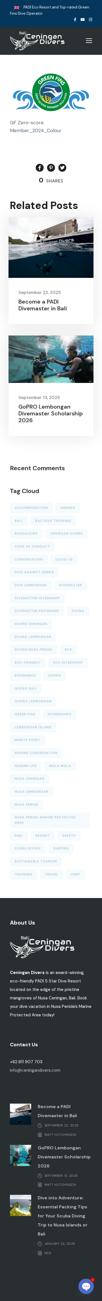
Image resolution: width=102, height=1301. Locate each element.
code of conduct (32, 546)
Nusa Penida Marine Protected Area (45, 820)
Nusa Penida (27, 805)
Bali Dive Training (53, 521)
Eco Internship (68, 662)
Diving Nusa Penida (33, 649)
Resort (42, 836)
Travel (51, 874)
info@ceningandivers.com (35, 1070)
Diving (78, 611)
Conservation (29, 559)
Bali (19, 521)
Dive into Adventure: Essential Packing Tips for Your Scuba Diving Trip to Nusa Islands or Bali (63, 1216)
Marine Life (26, 766)
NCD (47, 1253)
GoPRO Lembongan (33, 701)
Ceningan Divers (66, 533)
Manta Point (27, 740)
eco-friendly (28, 662)
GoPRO (54, 675)
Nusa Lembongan (31, 792)
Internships (59, 714)
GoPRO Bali (26, 688)
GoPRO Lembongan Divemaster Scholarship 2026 (50, 413)
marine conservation (36, 753)
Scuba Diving (28, 848)
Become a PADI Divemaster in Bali (42, 305)
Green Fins (25, 714)
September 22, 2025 (39, 292)
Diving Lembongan (33, 637)
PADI (19, 836)
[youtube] (82, 19)
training (23, 874)
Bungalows (26, 533)
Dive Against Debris (34, 572)
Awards (67, 508)
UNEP (75, 874)
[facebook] (75, 19)
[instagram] (90, 19)
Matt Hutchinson (60, 1134)
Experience (25, 675)
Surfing (61, 848)
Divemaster (70, 585)
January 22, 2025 (59, 1244)
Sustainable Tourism (36, 861)
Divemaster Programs (37, 611)
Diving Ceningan (31, 624)
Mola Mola (60, 766)
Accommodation (31, 508)
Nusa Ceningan (29, 779)
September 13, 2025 (39, 397)
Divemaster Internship (37, 598)
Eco (68, 649)
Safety (69, 836)
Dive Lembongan (31, 585)
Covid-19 (64, 559)
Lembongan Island (33, 727)
